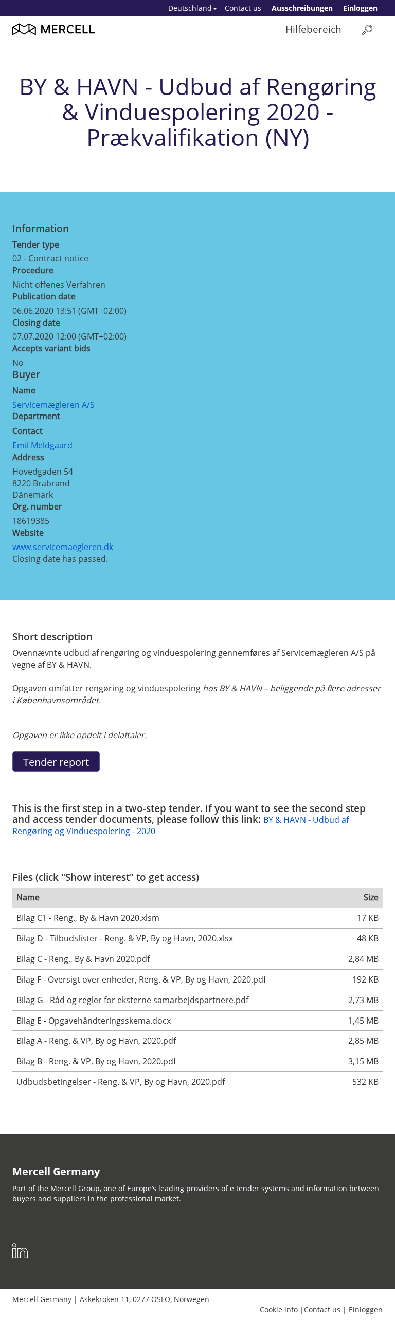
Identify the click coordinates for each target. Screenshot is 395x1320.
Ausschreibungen (302, 8)
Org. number (37, 506)
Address (28, 457)
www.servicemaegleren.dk (62, 547)
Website (28, 532)
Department (36, 416)
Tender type (35, 244)
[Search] (367, 29)
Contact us (243, 8)
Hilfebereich (313, 29)
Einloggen (360, 8)
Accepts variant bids (51, 348)
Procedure (32, 270)
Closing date (36, 322)
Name (23, 390)
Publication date (44, 296)
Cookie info (279, 1309)
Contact (27, 431)
